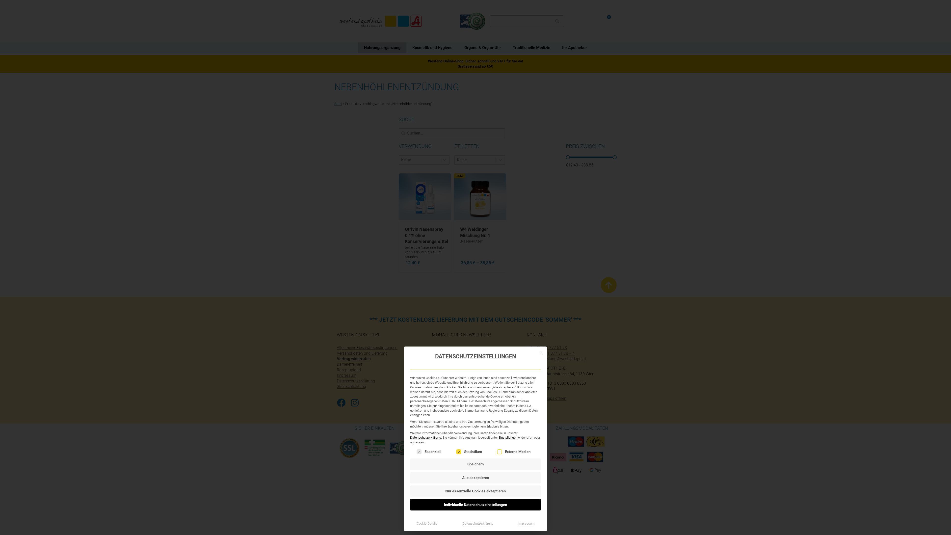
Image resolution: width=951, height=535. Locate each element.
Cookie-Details (427, 523)
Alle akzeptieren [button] (475, 478)
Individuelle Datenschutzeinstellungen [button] (475, 505)
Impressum (526, 523)
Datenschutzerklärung (425, 437)
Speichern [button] (475, 464)
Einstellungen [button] (508, 437)
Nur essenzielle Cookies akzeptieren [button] (475, 491)
